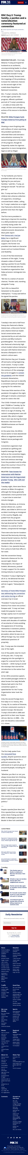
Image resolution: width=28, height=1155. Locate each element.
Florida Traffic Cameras (4, 996)
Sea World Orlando (3, 1023)
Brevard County (5, 958)
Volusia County (5, 971)
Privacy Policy (15, 935)
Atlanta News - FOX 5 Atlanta (16, 1043)
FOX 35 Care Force (16, 990)
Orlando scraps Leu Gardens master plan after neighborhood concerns (18, 880)
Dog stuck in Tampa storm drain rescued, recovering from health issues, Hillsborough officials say (9, 839)
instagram (14, 1137)
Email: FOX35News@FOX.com (19, 1061)
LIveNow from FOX (5, 1046)
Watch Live (20, 2)
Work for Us (4, 1067)
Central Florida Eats (5, 1050)
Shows (3, 1030)
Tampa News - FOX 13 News (16, 1039)
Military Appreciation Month (4, 978)
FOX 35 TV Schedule (4, 1035)
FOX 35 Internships (4, 1069)
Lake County (4, 962)
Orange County (5, 966)
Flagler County (4, 960)
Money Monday (17, 1005)
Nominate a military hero (4, 974)
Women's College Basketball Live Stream (17, 1123)
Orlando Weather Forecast (17, 955)
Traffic (3, 985)
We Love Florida (17, 987)
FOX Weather (16, 967)
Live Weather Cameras (16, 950)
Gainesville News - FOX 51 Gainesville (17, 1036)
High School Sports (16, 1020)
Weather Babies (17, 992)
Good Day (16, 985)
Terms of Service (15, 936)
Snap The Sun (16, 972)
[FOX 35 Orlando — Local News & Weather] (5, 2)
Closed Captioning (4, 1088)
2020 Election (13, 33)
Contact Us (4, 1063)
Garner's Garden (17, 999)
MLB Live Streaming (15, 1107)
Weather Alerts (16, 953)
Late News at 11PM (4, 1043)
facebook (8, 1137)
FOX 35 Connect (17, 1068)
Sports (15, 1009)
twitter (11, 1137)
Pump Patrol (4, 987)
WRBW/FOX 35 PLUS (5, 1084)
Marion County (5, 964)
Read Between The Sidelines (16, 1012)
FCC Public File (5, 1090)
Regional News (16, 1031)
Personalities (4, 1065)
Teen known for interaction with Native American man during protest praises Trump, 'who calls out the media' (13, 477)
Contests (4, 1096)
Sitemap (3, 981)
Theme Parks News (4, 1017)
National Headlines (3, 955)
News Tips (16, 1055)
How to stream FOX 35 (5, 1057)
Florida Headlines (5, 950)
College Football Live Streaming (17, 1104)
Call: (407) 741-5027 (16, 1057)
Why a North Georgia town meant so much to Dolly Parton (9, 831)
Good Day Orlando (3, 1038)
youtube (17, 1137)
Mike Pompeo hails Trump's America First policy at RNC (13, 119)
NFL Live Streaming (15, 1101)
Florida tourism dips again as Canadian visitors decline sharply (18, 887)
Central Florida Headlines (5, 952)
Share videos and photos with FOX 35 (17, 1065)
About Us (4, 1055)
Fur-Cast (15, 1001)
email (20, 1137)
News (3, 948)
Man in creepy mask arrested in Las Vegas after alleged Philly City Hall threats (9, 846)
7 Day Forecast (16, 958)
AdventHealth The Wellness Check (17, 995)
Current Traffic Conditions (5, 990)
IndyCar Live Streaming (16, 1114)
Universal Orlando (5, 1026)
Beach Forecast (17, 963)
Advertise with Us (5, 1079)
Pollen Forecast (17, 965)
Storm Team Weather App (16, 969)
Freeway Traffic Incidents (5, 993)
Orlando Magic (16, 1014)
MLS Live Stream (17, 1129)
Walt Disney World (4, 1020)
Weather (16, 948)
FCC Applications (5, 1092)
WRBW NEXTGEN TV (5, 1081)
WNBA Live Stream (15, 1127)
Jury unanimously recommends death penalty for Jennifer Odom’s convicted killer (9, 860)
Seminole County (5, 969)
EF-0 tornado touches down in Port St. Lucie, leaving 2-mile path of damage (18, 894)
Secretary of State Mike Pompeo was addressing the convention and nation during (13, 593)
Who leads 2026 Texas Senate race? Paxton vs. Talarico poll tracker (8, 853)
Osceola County (5, 967)
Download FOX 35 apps (5, 1076)
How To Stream (5, 1032)
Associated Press (5, 33)
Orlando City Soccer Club (16, 1017)
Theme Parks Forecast (16, 961)
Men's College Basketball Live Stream (16, 1118)
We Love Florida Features (5, 1014)
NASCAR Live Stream (16, 1111)
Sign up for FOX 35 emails (5, 1073)
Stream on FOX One (16, 1097)
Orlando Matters (5, 1041)
